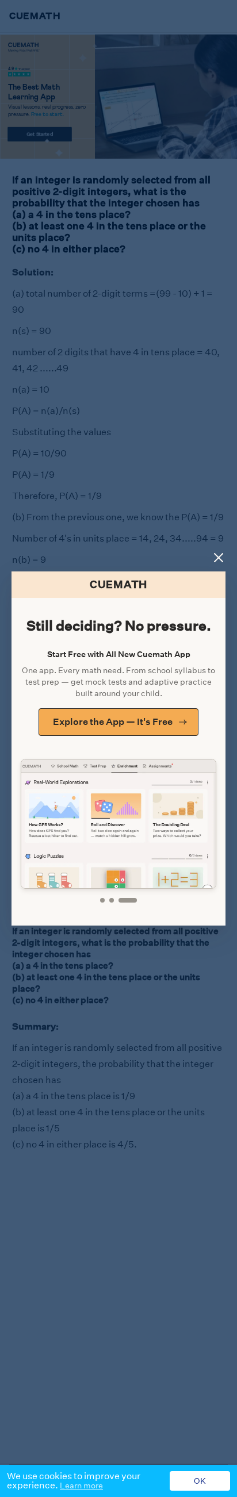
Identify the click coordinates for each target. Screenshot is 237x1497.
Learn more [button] (81, 1485)
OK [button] (200, 1481)
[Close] (218, 557)
